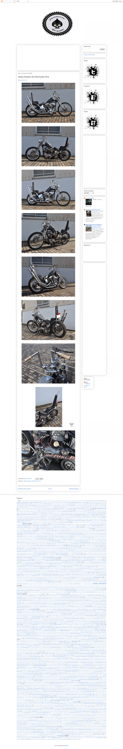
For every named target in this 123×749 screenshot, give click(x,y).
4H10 (85, 502)
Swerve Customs (97, 702)
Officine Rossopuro (56, 655)
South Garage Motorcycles (47, 696)
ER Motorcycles (29, 563)
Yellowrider (88, 736)
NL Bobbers (44, 650)
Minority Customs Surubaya (72, 635)
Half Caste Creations (83, 581)
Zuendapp (73, 739)
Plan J (78, 662)
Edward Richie (94, 560)
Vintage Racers (49, 727)
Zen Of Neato (92, 737)
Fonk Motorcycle (53, 568)
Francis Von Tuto (22, 569)
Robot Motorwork (37, 677)
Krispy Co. (59, 615)
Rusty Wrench (101, 682)
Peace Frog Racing (72, 661)
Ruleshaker (49, 682)
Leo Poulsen (100, 620)
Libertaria (33, 621)
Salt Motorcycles (103, 683)
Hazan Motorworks (60, 589)
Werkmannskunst (65, 731)
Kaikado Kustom (30, 607)
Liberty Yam (47, 621)
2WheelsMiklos (56, 502)
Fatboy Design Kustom (86, 565)
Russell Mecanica (67, 682)
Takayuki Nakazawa (88, 703)
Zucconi (67, 739)
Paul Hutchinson (52, 661)
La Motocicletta (43, 618)
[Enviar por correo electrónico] (36, 479)
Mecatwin (52, 632)
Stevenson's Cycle (20, 700)
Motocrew (61, 641)
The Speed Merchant (94, 709)
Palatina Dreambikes (72, 659)
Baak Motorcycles (29, 514)
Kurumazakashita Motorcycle (39, 617)
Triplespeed (25, 717)
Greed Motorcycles (45, 580)
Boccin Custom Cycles (95, 524)
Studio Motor (54, 700)
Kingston (49, 612)
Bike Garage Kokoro (23, 520)
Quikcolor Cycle (81, 665)
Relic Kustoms (24, 671)
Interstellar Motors (84, 598)
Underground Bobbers (59, 720)
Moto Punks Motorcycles (63, 639)
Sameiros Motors (46, 685)
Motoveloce (97, 644)
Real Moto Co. (59, 668)
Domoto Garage (77, 556)
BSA (91, 528)
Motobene (39, 641)
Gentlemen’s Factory (21, 577)
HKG (47, 592)
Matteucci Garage (49, 630)
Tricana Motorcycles (88, 715)
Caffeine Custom (43, 534)
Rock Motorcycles (50, 677)
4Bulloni (80, 502)
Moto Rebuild (77, 639)
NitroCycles (32, 650)
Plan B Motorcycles (71, 662)
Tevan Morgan (66, 706)
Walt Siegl (64, 729)
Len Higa (95, 620)
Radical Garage (28, 667)
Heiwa (102, 589)
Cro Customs (80, 545)
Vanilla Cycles (21, 724)
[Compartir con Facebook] (41, 479)
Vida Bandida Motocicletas (39, 726)
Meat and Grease (38, 632)
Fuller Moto (74, 571)
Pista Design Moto (43, 662)
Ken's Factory (89, 609)
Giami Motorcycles (51, 577)
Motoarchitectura (25, 641)
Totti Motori (25, 715)
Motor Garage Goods (44, 642)
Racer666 (97, 665)
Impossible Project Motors (37, 597)
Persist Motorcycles (24, 662)
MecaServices (45, 632)
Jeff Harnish (88, 601)
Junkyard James (49, 606)
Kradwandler (81, 613)
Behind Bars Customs (84, 517)
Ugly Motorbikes (31, 720)
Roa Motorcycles (78, 676)
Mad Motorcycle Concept (57, 626)
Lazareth (102, 618)
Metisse (50, 633)
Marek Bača (26, 629)
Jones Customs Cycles (59, 604)
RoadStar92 (86, 676)
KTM (24, 616)
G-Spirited (26, 572)
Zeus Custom (25, 739)
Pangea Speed (90, 659)
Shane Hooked (99, 688)
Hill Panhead (98, 590)
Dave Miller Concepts (31, 551)
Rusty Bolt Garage (81, 682)
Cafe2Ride (25, 534)
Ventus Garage (78, 724)
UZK (49, 723)
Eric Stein (42, 563)
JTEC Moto (26, 606)
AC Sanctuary (70, 505)
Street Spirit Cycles (45, 700)
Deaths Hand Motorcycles (27, 553)
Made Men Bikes (101, 626)
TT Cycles (58, 718)
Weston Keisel (95, 731)
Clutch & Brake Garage (93, 540)
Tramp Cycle (79, 715)
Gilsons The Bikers (64, 577)
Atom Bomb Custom (37, 513)
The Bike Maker (97, 706)
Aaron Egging (47, 505)
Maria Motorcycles (35, 629)
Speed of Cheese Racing (27, 697)
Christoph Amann (101, 539)
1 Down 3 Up (69, 500)
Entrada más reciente (24, 489)
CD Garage (69, 536)
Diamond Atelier (80, 554)
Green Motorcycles (55, 580)
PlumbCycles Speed (86, 662)
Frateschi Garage (46, 569)
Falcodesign (68, 565)
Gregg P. (62, 580)
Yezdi (93, 736)
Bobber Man (73, 524)
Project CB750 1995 (89, 54)
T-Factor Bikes (41, 703)
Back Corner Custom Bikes (41, 514)
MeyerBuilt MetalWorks (65, 633)
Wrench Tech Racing (87, 734)
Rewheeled (37, 674)
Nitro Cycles (26, 650)
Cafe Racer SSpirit (94, 533)
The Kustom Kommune (35, 709)
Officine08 (84, 655)
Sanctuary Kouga (60, 685)
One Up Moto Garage (23, 658)
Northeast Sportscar (33, 652)
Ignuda (85, 595)
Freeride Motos (97, 569)
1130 (83, 500)
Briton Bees (54, 528)
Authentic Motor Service (92, 513)
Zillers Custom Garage (46, 739)
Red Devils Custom (29, 670)
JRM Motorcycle (91, 604)
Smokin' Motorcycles (52, 694)
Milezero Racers (47, 635)
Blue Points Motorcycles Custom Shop (95, 522)
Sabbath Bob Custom (35, 683)
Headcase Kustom (89, 589)
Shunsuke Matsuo (38, 691)
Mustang (18, 647)
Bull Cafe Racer (42, 530)
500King (90, 502)
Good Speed (49, 578)
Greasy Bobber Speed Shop (32, 580)
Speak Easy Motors (90, 695)
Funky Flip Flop (93, 571)
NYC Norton (42, 653)
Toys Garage (40, 715)
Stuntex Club (72, 700)
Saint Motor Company (85, 683)
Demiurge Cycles (86, 553)
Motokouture (98, 641)
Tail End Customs (57, 703)
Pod (93, 662)
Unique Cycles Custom (54, 721)
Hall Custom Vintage (93, 581)
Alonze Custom (72, 508)
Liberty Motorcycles (40, 621)
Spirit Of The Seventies (80, 697)
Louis (58, 623)
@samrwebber (63, 500)
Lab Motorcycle (68, 618)
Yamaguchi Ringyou (50, 736)
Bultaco (103, 530)
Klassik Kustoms (87, 612)
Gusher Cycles (32, 581)
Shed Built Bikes (32, 689)
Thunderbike (26, 712)
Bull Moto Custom (72, 530)
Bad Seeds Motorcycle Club (69, 514)
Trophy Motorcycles (88, 717)
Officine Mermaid (32, 655)
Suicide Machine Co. (88, 700)
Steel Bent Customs (65, 699)
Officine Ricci (48, 655)
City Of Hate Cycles (31, 540)
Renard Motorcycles (59, 671)
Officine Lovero (25, 655)
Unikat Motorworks (89, 720)
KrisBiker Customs (51, 615)
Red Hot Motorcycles (51, 670)
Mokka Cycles (50, 636)
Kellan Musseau (64, 609)
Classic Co (39, 540)
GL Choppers (72, 577)
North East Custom (97, 650)
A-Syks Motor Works (39, 505)
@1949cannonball (30, 500)
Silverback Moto (72, 691)
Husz (47, 595)
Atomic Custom (48, 513)
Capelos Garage (88, 534)
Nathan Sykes (71, 647)
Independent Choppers (72, 597)
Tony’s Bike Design (64, 714)
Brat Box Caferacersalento (70, 527)
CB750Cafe (49, 536)
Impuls (45, 597)
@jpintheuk (46, 500)
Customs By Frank (44, 548)
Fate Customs (95, 565)
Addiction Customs (58, 506)
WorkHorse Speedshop (45, 734)
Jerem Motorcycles (96, 601)
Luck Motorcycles (96, 623)
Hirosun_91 (37, 592)
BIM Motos (46, 520)
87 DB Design (19, 505)
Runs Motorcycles (57, 682)
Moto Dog (65, 638)
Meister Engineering (85, 632)
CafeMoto (37, 534)
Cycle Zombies (61, 548)
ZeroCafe (18, 739)
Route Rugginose (66, 680)
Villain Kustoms (76, 726)
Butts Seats (75, 531)
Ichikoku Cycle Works (68, 595)
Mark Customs (44, 629)
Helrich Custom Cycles (22, 590)
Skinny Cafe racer (25, 692)
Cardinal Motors (96, 534)
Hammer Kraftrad (102, 581)
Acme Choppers (100, 505)
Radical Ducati (20, 667)
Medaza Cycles (58, 632)
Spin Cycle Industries (58, 697)
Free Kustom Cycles (65, 569)
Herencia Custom (34, 590)
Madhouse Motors (20, 627)
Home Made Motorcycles (100, 592)
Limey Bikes (69, 621)
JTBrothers (19, 606)
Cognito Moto (61, 542)
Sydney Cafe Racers (29, 703)
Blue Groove (83, 522)
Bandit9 (42, 516)
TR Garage (55, 715)
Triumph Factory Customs (48, 717)
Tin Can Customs (53, 712)
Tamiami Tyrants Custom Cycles (24, 705)
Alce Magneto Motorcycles (29, 508)
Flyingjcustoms (35, 568)
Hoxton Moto (102, 594)
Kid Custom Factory (80, 610)
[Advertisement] (48, 57)
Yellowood (82, 736)
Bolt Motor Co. (29, 525)
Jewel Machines (50, 603)
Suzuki (75, 702)
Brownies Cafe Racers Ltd (83, 528)
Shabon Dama (63, 688)
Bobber (45, 524)
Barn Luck (90, 516)
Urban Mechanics (103, 721)
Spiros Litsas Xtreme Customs (93, 697)
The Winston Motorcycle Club (53, 711)
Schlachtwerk (58, 686)
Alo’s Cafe (66, 508)
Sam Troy (39, 685)
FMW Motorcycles (43, 568)
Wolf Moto (82, 732)
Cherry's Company (87, 537)
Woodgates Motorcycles (23, 734)
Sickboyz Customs (47, 691)
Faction (50, 565)
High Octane (78, 590)
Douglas (103, 556)
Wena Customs (46, 731)
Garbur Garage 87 (92, 574)
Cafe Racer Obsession (75, 533)
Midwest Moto (90, 633)
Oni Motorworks (44, 658)
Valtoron (96, 723)
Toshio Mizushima (102, 714)
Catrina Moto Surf (41, 536)
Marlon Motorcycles (73, 629)
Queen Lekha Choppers (70, 665)
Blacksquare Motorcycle (39, 522)
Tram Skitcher (72, 715)
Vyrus (59, 729)
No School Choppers (52, 650)
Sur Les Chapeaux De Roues (43, 702)
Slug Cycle (25, 694)
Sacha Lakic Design (65, 683)
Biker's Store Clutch (34, 520)
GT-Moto (93, 580)
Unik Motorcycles (79, 720)
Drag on (69, 557)
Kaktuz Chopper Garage (46, 607)
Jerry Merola (26, 603)
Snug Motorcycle (79, 694)
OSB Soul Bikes (94, 658)
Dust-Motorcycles (88, 559)
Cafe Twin (19, 534)
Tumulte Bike (72, 718)
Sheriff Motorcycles (46, 689)
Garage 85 (74, 572)
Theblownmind (63, 711)
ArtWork (52, 511)
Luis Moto (33, 624)
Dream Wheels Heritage (85, 557)
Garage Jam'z (25, 574)
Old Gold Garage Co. (47, 656)
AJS (105, 506)
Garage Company (91, 572)
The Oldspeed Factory (59, 709)
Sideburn (65, 691)
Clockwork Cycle (70, 540)
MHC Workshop (74, 633)
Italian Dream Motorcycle (95, 600)
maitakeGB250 (70, 627)
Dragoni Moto (75, 557)
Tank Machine (36, 705)
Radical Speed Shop (45, 667)
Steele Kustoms (95, 699)
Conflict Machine (21, 543)
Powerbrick (29, 664)
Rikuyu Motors (99, 674)
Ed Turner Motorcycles (84, 560)
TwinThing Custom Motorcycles (100, 718)
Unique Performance (65, 721)
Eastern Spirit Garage (50, 560)
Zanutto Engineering (75, 737)
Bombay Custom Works (40, 525)
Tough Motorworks (32, 715)
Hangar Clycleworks (64, 583)
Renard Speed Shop (69, 671)
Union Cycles (99, 720)
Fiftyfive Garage (66, 566)
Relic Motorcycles (33, 671)
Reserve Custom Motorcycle (29, 673)
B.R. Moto (21, 514)
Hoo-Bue (37, 594)
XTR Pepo (41, 736)
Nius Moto (38, 650)
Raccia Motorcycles (89, 665)
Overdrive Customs (44, 659)
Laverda (96, 618)
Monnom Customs (72, 636)
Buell (35, 530)
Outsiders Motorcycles (23, 659)
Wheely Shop (28, 732)
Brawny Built (94, 527)
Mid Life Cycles (83, 633)
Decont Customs (49, 553)
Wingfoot (64, 732)
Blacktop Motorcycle (49, 522)
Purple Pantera (30, 665)
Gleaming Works (98, 577)
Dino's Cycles (97, 554)
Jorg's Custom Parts (78, 604)
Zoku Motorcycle (61, 739)
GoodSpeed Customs (57, 578)
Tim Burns (33, 712)
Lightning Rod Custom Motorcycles (58, 621)
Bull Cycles (58, 530)
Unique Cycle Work (42, 721)
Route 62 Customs (58, 680)
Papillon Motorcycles (99, 659)
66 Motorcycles (26, 503)
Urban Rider (28, 723)
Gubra (98, 580)
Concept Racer (103, 542)
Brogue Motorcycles (62, 528)
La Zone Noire (90, 198)
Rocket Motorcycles (46, 679)
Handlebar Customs (55, 583)
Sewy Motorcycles (54, 688)
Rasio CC (96, 667)
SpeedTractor (36, 697)
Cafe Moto (45, 533)
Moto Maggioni (23, 639)
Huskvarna (35, 595)
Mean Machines (29, 632)
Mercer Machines (21, 633)
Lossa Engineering (49, 623)
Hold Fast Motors (53, 592)
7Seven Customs (92, 503)
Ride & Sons (82, 674)
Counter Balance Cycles (76, 543)
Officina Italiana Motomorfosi (86, 653)
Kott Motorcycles (65, 614)
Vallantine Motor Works (80, 723)
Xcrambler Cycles (33, 736)
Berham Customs (47, 519)
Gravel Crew (93, 578)
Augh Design (65, 513)
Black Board (64, 520)
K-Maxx (82, 606)
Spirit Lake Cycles (69, 697)
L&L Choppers (100, 616)
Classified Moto (53, 540)
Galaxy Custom (42, 572)
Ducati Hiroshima (64, 559)
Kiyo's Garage (80, 612)
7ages (85, 503)
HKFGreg (43, 592)
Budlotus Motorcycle (28, 530)
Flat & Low (100, 566)
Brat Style (79, 527)
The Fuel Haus (100, 708)
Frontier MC (35, 571)
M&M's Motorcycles (87, 624)
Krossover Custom (72, 615)
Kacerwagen (102, 606)
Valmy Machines (90, 723)
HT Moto (30, 595)
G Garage (20, 572)
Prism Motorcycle (62, 664)
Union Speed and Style (32, 721)
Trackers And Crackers (64, 715)
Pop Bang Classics (100, 662)
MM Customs (98, 635)
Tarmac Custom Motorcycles (64, 705)
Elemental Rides (66, 562)
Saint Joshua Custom (74, 683)
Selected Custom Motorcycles (35, 688)
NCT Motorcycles (87, 647)
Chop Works (40, 539)
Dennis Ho (93, 553)
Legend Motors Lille (79, 620)
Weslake (71, 731)
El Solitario (37, 562)
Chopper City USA (57, 539)
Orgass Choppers (51, 658)
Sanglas (77, 685)
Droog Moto (30, 559)
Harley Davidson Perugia (40, 587)
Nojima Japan (75, 650)
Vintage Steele (58, 727)
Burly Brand (44, 531)
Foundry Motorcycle (83, 568)
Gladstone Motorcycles (81, 577)
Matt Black (34, 630)
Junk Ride (42, 606)
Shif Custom (65, 689)
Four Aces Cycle (93, 568)
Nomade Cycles (83, 650)
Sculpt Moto (85, 686)
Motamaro (19, 638)
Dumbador (81, 559)
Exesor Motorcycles (26, 565)
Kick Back (56, 610)
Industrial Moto (28, 598)
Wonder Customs (103, 732)
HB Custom (69, 589)
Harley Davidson (27, 481)
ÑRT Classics (49, 653)
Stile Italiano (28, 700)
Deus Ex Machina (60, 554)
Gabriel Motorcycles (33, 572)
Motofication (68, 641)
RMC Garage (63, 676)
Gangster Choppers (59, 572)
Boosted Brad (88, 525)
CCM (65, 536)
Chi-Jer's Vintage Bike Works (99, 537)
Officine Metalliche (40, 655)
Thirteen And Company (81, 711)
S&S (21, 683)
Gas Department (27, 575)
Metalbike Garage (30, 633)
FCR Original (20, 566)
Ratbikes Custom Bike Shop (23, 668)
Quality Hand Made (59, 665)
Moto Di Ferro (48, 638)
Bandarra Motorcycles (35, 516)
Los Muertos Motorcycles (38, 623)
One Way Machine (34, 658)
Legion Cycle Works (88, 620)
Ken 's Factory (82, 609)
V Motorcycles (54, 723)
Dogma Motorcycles (67, 556)
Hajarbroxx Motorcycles (65, 581)
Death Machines (97, 551)
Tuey (68, 718)
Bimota (51, 520)
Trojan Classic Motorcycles (70, 717)
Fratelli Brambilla (38, 569)
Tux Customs (79, 718)
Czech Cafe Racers (91, 548)
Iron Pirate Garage (21, 600)
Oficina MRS (90, 655)
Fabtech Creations (43, 565)
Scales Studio (40, 686)
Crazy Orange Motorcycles (47, 545)
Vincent (91, 726)
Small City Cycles (33, 694)
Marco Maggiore (20, 629)
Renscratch (97, 671)
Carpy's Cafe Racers (27, 536)
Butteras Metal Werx (68, 531)
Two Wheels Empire (22, 720)
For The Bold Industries (62, 568)
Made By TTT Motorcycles (76, 626)
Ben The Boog (98, 517)
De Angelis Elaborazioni (72, 551)
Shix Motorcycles (91, 689)
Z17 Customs (47, 737)
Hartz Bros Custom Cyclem (33, 589)
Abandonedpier (54, 505)
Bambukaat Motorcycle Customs (23, 516)
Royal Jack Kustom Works (86, 680)
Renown (91, 671)
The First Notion (79, 708)
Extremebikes (35, 565)
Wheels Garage (21, 732)
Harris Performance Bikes (22, 589)
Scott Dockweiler (66, 686)
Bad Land (59, 514)
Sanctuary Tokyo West (69, 685)
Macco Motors (100, 624)
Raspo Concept (102, 667)
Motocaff (56, 641)
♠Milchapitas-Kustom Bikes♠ (94, 224)
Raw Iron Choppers (34, 668)
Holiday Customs (71, 592)
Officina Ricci (97, 653)
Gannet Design (67, 572)
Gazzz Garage (76, 575)
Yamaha (60, 736)
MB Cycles (63, 630)
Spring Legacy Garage (33, 699)
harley (90, 583)
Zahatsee (67, 737)
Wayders (23, 731)
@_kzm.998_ (22, 500)
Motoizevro (91, 641)
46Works (75, 502)
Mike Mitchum (39, 635)
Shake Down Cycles (90, 688)
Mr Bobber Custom (32, 645)
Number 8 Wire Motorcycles (98, 652)
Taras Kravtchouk (44, 705)
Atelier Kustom (99, 511)
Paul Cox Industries (42, 661)
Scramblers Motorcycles (76, 686)
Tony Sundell (56, 714)
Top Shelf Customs (94, 714)
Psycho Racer (79, 664)
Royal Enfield (75, 680)
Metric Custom (56, 633)
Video (57, 726)
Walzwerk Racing (84, 729)
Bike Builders (103, 519)
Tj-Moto (81, 712)
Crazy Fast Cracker (27, 545)
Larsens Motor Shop (89, 618)
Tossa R (20, 715)
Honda (19, 594)
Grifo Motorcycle (77, 580)
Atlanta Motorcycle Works (26, 513)
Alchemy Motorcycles (40, 508)
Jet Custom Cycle (34, 603)
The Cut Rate (24, 708)
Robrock (44, 677)
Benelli (28, 519)
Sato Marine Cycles (23, 686)
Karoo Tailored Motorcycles (91, 607)
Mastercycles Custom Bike (88, 629)
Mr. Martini (68, 646)
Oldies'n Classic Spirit (70, 656)
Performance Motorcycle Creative (91, 661)
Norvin (46, 652)
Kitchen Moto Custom (57, 612)
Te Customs (35, 706)
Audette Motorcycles (57, 513)
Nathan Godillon (63, 647)
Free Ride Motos (76, 569)
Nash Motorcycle (54, 647)
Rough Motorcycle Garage (48, 680)
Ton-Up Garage (39, 714)
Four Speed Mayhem (102, 568)
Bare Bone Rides (56, 516)
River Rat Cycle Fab (55, 676)
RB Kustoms (52, 668)
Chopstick (89, 539)
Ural (97, 721)
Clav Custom (62, 540)
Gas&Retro (34, 575)
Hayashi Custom (51, 589)
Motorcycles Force (22, 80)
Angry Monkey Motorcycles (51, 509)
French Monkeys (26, 571)
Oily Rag (96, 655)
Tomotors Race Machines (30, 714)
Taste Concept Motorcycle (89, 705)
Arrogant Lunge (35, 511)
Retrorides (82, 673)
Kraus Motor (31, 615)
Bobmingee (86, 524)
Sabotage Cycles (44, 683)
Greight (67, 580)
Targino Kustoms (53, 705)
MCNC (84, 630)
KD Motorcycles (43, 609)
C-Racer (88, 531)
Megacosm (73, 632)
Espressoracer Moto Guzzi (75, 563)
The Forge (86, 708)
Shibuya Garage (56, 689)
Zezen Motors (32, 739)
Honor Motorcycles (30, 594)
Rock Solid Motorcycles (69, 677)
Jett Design (42, 603)
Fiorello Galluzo (75, 566)
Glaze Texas (89, 577)
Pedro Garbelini (80, 661)
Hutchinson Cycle (58, 595)
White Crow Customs (46, 732)
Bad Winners (80, 514)
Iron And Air (96, 598)
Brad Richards (50, 527)
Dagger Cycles (31, 549)
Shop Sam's (30, 691)
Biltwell (40, 520)
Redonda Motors (82, 670)
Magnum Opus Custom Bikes (38, 627)
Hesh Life (55, 590)
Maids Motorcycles (51, 627)
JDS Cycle (82, 601)
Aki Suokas (20, 508)
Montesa (80, 636)
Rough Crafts (37, 680)
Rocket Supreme (63, 679)
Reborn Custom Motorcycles (81, 668)
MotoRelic (56, 644)
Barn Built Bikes (82, 516)
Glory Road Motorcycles (30, 578)
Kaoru (68, 607)
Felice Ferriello (59, 566)
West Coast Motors (78, 731)
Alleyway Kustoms (58, 508)
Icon (76, 595)
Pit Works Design (52, 662)
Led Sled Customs (47, 620)
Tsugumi (35, 718)
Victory (29, 726)
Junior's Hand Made (34, 606)
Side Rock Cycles (58, 691)
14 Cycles (88, 500)
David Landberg (48, 551)
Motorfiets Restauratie (65, 644)
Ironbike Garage (35, 600)
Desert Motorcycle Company (30, 554)
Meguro (78, 632)
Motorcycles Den (30, 644)
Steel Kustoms (87, 699)
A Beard (31, 505)
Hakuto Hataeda (74, 581)
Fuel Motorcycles (52, 571)
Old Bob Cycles (26, 656)
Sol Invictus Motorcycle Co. (99, 694)
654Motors (19, 503)
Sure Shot (54, 702)
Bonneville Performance (71, 525)
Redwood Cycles (90, 670)
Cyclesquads (69, 548)
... (17, 500)
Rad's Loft (103, 665)
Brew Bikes (100, 527)
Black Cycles (86, 520)
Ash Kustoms (58, 511)
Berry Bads (55, 519)
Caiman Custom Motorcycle (58, 534)
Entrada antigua (73, 489)
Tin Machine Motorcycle (63, 712)
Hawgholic (43, 589)
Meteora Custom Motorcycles (42, 633)
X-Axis (27, 736)
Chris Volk (95, 539)
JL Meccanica (79, 603)
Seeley (25, 688)
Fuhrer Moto (68, 571)
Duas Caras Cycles (47, 559)
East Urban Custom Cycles (39, 560)
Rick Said (68, 674)
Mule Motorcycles (83, 645)
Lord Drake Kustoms (26, 623)
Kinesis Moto (25, 612)
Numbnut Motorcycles (21, 653)
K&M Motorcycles (95, 606)
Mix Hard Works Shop (84, 635)
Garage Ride (55, 574)
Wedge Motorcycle (37, 731)
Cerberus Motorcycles (91, 536)
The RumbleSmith (84, 709)
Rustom (74, 682)
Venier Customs (69, 724)
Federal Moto (37, 566)
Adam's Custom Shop (39, 506)
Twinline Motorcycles (88, 718)
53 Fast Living (102, 502)
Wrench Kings (77, 734)
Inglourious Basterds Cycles (55, 598)
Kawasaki (33, 609)
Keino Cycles (56, 609)
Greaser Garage (102, 578)
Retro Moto (63, 673)
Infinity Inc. (35, 598)
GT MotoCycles (85, 580)
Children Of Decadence (21, 539)
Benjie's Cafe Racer (36, 519)
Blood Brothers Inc (76, 522)
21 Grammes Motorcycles (33, 502)
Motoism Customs (83, 641)
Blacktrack (56, 522)
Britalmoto (38, 528)
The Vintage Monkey (42, 711)
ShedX (39, 689)
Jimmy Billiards (72, 603)
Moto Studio (84, 639)
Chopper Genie (75, 539)
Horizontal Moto (52, 594)
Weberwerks (29, 731)
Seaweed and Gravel (94, 686)
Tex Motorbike (73, 706)
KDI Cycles (49, 609)
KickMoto (63, 610)
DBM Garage (63, 551)
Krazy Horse (44, 615)
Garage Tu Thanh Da (71, 574)
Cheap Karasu (56, 537)
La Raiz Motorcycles (51, 618)
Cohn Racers (68, 542)
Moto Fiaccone (85, 638)
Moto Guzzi (103, 638)
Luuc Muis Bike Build (55, 624)
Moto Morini (39, 639)
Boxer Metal (33, 527)
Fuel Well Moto (61, 571)
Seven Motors (47, 688)
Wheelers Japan (103, 731)
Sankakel (83, 685)
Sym (36, 703)
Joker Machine (49, 604)
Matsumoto (28, 630)
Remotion (52, 671)
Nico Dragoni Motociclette (79, 648)
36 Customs (68, 502)
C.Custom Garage (94, 531)
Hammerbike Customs (32, 583)
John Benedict (33, 604)
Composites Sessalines (94, 542)
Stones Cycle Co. (36, 700)
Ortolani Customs (86, 658)
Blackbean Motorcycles (28, 522)
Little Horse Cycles (86, 621)
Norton (40, 652)
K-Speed (87, 606)
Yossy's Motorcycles (25, 737)
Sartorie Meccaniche (101, 685)
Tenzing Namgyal (51, 706)
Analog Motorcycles (101, 508)
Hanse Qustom (73, 583)
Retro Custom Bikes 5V (53, 673)
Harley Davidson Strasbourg (73, 587)
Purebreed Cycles (21, 665)
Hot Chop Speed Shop (61, 594)
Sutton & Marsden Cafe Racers (65, 702)
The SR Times (25, 711)
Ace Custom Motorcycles (79, 505)
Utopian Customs (43, 723)
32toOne (62, 502)
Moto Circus (41, 638)
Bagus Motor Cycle (97, 514)
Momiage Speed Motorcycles (61, 636)
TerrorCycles (59, 706)
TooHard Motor (86, 714)
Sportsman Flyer (24, 699)
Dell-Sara (70, 553)
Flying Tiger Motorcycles (26, 568)
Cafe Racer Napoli (63, 533)
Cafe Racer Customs (54, 533)
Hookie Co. (43, 594)
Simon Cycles (79, 691)
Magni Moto (27, 627)
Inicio (50, 489)
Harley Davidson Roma (61, 587)
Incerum (63, 597)
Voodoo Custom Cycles (25, 729)
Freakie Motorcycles (55, 569)
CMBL (25, 542)
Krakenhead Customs (100, 613)
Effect (100, 560)
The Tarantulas (32, 711)
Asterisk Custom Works (67, 511)
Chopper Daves (66, 539)
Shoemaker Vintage (101, 689)
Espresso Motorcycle (64, 563)
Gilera (57, 577)
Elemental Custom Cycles (56, 562)
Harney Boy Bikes (101, 587)
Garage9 (80, 574)
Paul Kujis (58, 661)
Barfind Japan (74, 516)
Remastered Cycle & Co (43, 671)
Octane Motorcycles (64, 653)
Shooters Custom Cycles (21, 691)
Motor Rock (63, 643)
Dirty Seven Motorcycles (26, 556)
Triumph (36, 717)
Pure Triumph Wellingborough (99, 664)
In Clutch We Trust (51, 597)
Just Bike (56, 606)
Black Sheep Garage (95, 520)
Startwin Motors (56, 699)
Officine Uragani (77, 655)
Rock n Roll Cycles (59, 677)
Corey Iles (58, 543)
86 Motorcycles (101, 503)
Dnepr (60, 556)
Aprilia (86, 509)
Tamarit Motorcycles (99, 703)
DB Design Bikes (56, 551)
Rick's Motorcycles (74, 674)
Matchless (97, 629)
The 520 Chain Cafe (81, 706)
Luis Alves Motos (26, 624)
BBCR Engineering (37, 517)
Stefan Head (102, 699)
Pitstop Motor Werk (61, 662)
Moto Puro (71, 639)
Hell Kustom (88, 383)
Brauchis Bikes (87, 527)
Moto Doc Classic (57, 638)
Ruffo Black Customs (41, 682)
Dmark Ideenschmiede (44, 556)
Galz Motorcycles (50, 572)
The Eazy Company (57, 708)
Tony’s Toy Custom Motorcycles (76, 714)
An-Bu (92, 508)
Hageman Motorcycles (52, 581)
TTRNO (63, 718)
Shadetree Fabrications (71, 688)
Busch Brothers (52, 531)
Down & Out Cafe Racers (23, 557)
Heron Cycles (49, 590)
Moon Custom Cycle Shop (90, 636)
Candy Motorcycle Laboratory (76, 534)
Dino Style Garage (89, 554)
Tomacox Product (20, 714)
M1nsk (94, 624)
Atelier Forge (92, 511)
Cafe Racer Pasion (86, 533)
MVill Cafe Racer (32, 647)
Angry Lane (40, 509)
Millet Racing (54, 635)
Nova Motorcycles (52, 652)
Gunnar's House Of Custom (22, 581)
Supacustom (25, 702)
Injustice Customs (65, 598)
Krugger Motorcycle (89, 615)
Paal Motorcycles (62, 659)
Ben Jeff (91, 517)
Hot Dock (71, 594)
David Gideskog (40, 551)
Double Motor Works (96, 556)
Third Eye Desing (70, 711)
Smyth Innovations (70, 694)
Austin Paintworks (82, 513)
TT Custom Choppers (50, 718)
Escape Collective (54, 563)
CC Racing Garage (57, 536)
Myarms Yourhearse (41, 647)
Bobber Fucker (66, 524)
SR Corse (42, 699)
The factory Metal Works (67, 708)
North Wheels (25, 652)
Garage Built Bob (81, 572)
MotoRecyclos (49, 644)
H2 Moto (44, 581)
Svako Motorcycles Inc (86, 702)
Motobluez (45, 641)
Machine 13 (30, 626)
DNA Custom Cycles (54, 556)
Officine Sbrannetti (68, 655)
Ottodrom (104, 658)
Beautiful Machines (54, 517)
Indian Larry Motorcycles (90, 597)
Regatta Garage (99, 670)
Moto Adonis (25, 638)
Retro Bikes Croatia (42, 673)
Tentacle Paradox (42, 706)
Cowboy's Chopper (100, 543)
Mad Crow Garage (46, 626)
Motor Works (71, 642)
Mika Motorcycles (31, 635)
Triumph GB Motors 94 (59, 717)
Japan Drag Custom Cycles (56, 601)
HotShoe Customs (86, 594)
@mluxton (52, 500)
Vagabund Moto (70, 723)
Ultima (45, 720)
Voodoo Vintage (45, 729)
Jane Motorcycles (46, 601)
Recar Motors (92, 668)
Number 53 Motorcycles (85, 652)
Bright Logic (25, 528)
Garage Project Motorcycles (43, 574)
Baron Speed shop (98, 516)
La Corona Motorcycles (32, 618)
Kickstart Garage (70, 610)
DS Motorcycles (38, 559)
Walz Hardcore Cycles (73, 729)
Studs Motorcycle (64, 700)
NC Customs (78, 647)
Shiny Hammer (73, 689)
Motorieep (73, 644)
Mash (80, 629)
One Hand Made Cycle (91, 656)
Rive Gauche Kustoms (45, 676)
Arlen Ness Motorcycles (26, 511)
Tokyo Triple (102, 712)
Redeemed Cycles (61, 670)
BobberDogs (80, 524)
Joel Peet (27, 604)
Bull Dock (64, 530)
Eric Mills (37, 563)
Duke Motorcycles (73, 559)
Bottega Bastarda (96, 525)
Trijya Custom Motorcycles (100, 715)
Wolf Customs (75, 732)
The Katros (25, 709)
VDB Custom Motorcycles (37, 724)
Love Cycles (63, 623)
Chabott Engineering (101, 536)
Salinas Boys (95, 683)
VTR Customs (53, 729)
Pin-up (37, 662)
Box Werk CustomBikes (23, 527)
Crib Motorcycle (71, 545)
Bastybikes (30, 517)
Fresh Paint (95, 211)
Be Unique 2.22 (46, 517)
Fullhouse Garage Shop (83, 571)
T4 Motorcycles (48, 703)
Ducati (55, 559)
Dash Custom (102, 549)
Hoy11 (18, 595)
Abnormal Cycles (62, 505)
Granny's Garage (77, 578)
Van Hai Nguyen (103, 723)
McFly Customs (79, 630)
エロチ (78, 739)
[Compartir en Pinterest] (42, 479)
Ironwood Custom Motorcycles (63, 600)
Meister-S (94, 632)
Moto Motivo (47, 639)
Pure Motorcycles (87, 664)
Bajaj (104, 514)
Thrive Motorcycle (92, 711)
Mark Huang (51, 629)
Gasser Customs (59, 575)
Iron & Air (90, 598)
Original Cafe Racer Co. (77, 658)
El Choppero (24, 562)
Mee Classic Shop (66, 632)
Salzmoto (27, 685)
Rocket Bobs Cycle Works (94, 677)
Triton (30, 717)
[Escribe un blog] (37, 479)
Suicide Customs (79, 700)
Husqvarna (41, 595)
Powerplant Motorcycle (39, 664)
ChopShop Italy (83, 539)
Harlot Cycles (94, 587)
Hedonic (97, 589)
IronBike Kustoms (43, 600)
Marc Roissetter (102, 627)
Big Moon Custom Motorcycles (85, 519)
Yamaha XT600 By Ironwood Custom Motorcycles (96, 227)
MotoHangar (75, 641)
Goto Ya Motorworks (67, 578)
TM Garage (86, 712)
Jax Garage (76, 601)
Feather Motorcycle (28, 566)
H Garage (38, 581)
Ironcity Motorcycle (51, 600)
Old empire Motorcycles (35, 656)
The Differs (40, 708)
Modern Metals (29, 636)
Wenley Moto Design (55, 731)
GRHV (71, 580)
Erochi (47, 563)
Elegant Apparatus (46, 562)
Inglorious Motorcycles (43, 598)
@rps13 (56, 500)
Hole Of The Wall (61, 592)
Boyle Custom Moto (41, 527)
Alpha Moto (80, 508)
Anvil (71, 510)
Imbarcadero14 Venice (26, 597)
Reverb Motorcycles (95, 673)
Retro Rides (69, 673)
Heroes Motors (42, 590)
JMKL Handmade (87, 603)
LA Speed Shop (60, 618)
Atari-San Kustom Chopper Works (81, 511)
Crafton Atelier (19, 545)
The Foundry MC (92, 708)
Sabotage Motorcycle (54, 683)
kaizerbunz (38, 607)
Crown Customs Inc (89, 545)
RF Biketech (53, 674)
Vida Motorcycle (50, 726)
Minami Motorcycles (62, 635)
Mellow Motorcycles (101, 632)
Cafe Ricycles (102, 533)
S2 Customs (27, 683)
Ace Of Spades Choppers (91, 505)
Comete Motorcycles (83, 542)
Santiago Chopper (91, 685)
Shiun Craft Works (81, 689)
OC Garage (56, 653)
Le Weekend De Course (37, 620)
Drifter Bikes (24, 559)
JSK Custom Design (100, 604)
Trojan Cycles (80, 717)
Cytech (84, 548)
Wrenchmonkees (97, 734)
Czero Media (98, 548)
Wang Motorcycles (93, 729)
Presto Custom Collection (52, 664)
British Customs (46, 528)
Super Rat (31, 702)
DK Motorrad (35, 556)
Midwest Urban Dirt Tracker (100, 633)
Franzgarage (30, 569)
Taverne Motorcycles (27, 706)
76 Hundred (71, 503)
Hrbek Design (23, 595)
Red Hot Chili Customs (39, 670)
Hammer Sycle (22, 583)
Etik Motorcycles (84, 563)
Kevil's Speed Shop (37, 611)
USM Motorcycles (35, 723)
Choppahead (48, 539)
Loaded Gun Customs (96, 621)
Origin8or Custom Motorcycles (63, 658)
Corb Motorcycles (50, 543)
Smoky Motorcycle (60, 694)
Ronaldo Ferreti (21, 680)
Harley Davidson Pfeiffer (51, 587)
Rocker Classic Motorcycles (81, 677)
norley (90, 650)
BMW (25, 524)
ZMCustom (54, 739)
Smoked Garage (42, 694)
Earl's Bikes (19, 560)
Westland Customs (87, 731)
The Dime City (47, 708)
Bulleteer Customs (87, 530)
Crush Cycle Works (99, 545)
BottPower (104, 525)
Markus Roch (66, 629)
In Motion (58, 597)
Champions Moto (20, 537)
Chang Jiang (38, 537)
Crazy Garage (36, 545)
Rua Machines (20, 682)
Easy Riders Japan (61, 560)
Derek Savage (20, 554)
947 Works (26, 505)
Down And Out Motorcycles (36, 557)
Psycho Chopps (72, 664)
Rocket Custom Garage (25, 679)
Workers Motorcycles (34, 734)
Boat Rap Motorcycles (37, 524)
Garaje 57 (85, 574)
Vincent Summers (97, 726)
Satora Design (32, 686)
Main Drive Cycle (61, 627)
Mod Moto (23, 636)
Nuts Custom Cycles (32, 653)
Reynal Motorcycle (45, 674)
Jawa (70, 601)
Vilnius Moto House (84, 726)
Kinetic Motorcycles (32, 612)
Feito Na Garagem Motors (48, 566)
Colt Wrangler (74, 542)
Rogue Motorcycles (83, 679)
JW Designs (76, 606)
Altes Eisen (87, 508)
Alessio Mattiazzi (49, 508)
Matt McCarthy (40, 630)
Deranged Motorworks (101, 553)
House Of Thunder (94, 594)
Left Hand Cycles (58, 620)
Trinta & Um (19, 717)
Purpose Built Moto (38, 665)
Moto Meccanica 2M (31, 639)
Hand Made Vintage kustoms (43, 583)
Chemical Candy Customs (93, 209)
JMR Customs (94, 603)
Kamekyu (63, 607)
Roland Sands (92, 679)
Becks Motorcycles (63, 517)
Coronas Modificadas (65, 543)
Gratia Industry (85, 578)
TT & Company (42, 718)
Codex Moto (42, 542)
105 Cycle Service (77, 500)
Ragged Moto (53, 667)
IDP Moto (80, 595)
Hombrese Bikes (89, 592)
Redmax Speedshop (72, 670)
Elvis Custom (86, 562)
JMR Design (101, 603)
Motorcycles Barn (21, 644)
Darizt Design (69, 549)
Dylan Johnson (97, 559)
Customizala (26, 548)
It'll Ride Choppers (85, 600)
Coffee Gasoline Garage (51, 542)
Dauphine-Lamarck (21, 551)
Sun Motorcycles (97, 700)
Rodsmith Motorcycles (73, 679)
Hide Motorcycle (70, 590)
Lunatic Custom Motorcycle (43, 624)
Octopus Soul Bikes (73, 653)
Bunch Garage (20, 531)
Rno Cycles (69, 676)
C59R (18, 533)
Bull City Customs (50, 530)
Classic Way (45, 540)
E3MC (103, 559)
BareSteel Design (65, 516)
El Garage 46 (31, 562)
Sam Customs (33, 685)
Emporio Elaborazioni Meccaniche (98, 562)
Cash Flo (34, 536)
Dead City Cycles (89, 551)
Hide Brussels (61, 590)
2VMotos (49, 502)
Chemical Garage (78, 537)
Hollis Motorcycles (80, 592)
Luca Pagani (79, 623)
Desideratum (41, 554)
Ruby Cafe (27, 682)
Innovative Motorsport (75, 598)
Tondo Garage (48, 714)
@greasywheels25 (39, 500)
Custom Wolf (98, 546)
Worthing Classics (56, 734)
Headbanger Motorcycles (80, 589)
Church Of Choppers (21, 540)
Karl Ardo (73, 607)
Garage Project (33, 574)
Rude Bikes (33, 682)
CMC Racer (30, 542)
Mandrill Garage (93, 627)
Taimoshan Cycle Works (77, 703)
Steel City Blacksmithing (78, 699)
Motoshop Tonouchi (82, 644)
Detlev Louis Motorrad (50, 554)
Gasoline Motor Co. (48, 575)
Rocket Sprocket (54, 679)
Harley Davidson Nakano (29, 587)
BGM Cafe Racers (74, 519)
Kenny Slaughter (97, 609)
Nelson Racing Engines (98, 647)
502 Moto (95, 502)
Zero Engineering (101, 737)
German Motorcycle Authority (40, 577)
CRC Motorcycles (58, 545)
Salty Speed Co (21, 685)
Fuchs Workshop (43, 571)
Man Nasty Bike (84, 627)
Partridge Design (26, 661)
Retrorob (87, 673)
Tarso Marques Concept (78, 705)
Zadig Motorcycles (56, 737)
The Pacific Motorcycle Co (73, 709)
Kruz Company (99, 615)
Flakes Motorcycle (91, 566)
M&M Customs (79, 624)
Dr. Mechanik (63, 557)
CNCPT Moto (36, 542)
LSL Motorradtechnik (72, 623)
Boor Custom (80, 525)
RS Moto (103, 680)
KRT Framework (81, 615)
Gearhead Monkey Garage (90, 575)
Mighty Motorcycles (21, 635)
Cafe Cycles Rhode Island (27, 533)
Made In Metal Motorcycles (89, 626)
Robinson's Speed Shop (26, 677)
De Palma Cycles (81, 551)
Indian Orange (99, 597)
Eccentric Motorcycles (72, 560)
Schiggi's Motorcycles (49, 686)
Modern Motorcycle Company (39, 636)
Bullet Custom (80, 530)
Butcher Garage (59, 531)
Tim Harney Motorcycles (42, 712)
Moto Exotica (77, 638)
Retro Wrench (76, 673)
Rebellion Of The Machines (69, 668)
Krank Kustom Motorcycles (22, 615)
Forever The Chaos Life (72, 568)
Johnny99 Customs (41, 604)
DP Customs (56, 557)
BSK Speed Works (98, 528)
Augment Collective (73, 513)
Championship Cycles (29, 537)
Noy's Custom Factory (61, 652)
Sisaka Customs (98, 691)
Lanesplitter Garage (78, 618)
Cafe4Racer (31, 534)
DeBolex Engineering (38, 553)
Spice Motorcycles (46, 697)
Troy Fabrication (97, 717)
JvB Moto (70, 606)
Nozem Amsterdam (71, 652)
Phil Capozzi (32, 662)
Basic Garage (23, 517)
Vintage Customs (29, 727)
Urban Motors (21, 723)
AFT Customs (86, 506)
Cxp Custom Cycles (53, 548)
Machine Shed (37, 626)
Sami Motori (53, 685)
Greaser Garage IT (20, 580)
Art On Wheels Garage (44, 511)
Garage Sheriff (62, 574)
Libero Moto (27, 621)
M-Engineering (72, 624)
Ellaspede (79, 562)
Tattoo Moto (99, 705)
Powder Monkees (21, 664)
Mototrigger (91, 644)
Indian (81, 597)
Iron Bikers (103, 598)
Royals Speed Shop (96, 680)
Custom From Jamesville (73, 547)
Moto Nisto (54, 639)
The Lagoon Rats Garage (48, 709)
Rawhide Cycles (43, 668)
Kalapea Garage (56, 607)
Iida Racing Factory (92, 595)
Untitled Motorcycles (75, 721)
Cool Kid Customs (30, 543)
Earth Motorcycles (28, 560)
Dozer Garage (46, 557)
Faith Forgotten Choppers (59, 565)
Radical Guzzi (36, 667)
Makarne (77, 627)
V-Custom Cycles (62, 723)
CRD (64, 545)
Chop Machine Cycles (32, 539)
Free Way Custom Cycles (87, 569)
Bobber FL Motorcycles (55, 524)
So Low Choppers (88, 694)
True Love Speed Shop (28, 718)
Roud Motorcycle (29, 680)
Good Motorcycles (41, 578)
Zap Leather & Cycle (84, 737)
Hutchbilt (51, 595)
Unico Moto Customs (69, 720)
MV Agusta (24, 647)
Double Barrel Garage (86, 556)
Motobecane (32, 641)
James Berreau (38, 601)
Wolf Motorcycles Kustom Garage (91, 732)
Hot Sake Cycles (78, 594)
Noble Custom (60, 650)
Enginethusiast (21, 563)
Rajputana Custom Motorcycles (73, 667)
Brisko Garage (32, 528)
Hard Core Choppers (83, 583)
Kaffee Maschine (21, 607)
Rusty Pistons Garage (92, 682)
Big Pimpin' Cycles (96, 519)
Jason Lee (66, 601)
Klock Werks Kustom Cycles (97, 612)
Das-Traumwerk (93, 549)
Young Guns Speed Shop (36, 737)
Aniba (67, 509)
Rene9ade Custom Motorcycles (82, 671)
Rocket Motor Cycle (36, 679)
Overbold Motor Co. (34, 659)
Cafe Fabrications (38, 533)
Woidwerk (69, 732)
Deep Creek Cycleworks (60, 553)
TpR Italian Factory (47, 715)
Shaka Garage (81, 688)
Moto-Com (19, 641)
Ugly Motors (39, 720)
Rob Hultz (99, 676)
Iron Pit (28, 600)
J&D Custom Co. (23, 601)
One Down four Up (79, 656)
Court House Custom (89, 543)
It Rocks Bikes (76, 600)
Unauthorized (50, 720)
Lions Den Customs (77, 621)
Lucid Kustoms (87, 623)
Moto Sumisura (92, 639)
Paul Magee (64, 661)
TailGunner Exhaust (67, 703)
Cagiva (49, 534)
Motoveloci (103, 644)
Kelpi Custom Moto (73, 609)
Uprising (92, 721)
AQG (90, 510)
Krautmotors (37, 615)
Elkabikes (73, 562)
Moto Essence (71, 638)
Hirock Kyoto (30, 592)
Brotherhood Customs (72, 528)
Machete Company (21, 626)
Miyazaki (93, 635)
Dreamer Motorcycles (97, 557)
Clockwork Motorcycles (80, 540)
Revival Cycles (29, 674)
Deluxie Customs (77, 553)
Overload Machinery (54, 659)
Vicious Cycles (24, 726)
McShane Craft (98, 630)
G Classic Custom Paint (101, 571)
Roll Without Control (102, 679)
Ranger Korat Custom (87, 667)
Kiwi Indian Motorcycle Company (69, 612)
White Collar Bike (36, 732)
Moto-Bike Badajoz (101, 639)
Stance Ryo (48, 699)
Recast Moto (100, 668)
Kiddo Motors (91, 610)
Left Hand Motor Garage (68, 620)
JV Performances (63, 606)
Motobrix (51, 641)
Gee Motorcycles (101, 575)
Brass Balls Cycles (59, 527)
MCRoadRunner (90, 630)
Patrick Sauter (33, 661)
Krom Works (64, 615)
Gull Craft (103, 580)
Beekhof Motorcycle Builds (73, 517)
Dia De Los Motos (70, 554)
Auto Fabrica (103, 513)
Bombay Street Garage (51, 525)
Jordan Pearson (69, 604)
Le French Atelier (27, 620)
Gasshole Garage (68, 575)
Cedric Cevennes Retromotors (80, 536)
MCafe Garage (72, 630)
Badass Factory (88, 514)
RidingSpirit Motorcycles (90, 674)
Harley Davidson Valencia (85, 587)
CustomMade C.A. (34, 548)
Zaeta (63, 737)
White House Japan (56, 732)
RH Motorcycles (61, 674)
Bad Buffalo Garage (52, 514)
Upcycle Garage (85, 721)
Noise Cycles (68, 650)
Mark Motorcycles (58, 629)
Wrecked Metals (66, 734)
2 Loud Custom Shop (96, 500)
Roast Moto (93, 676)
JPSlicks (84, 604)
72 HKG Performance (46, 503)
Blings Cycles (63, 522)
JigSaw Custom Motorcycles (61, 603)
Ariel (19, 511)
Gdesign (81, 575)
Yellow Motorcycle (73, 736)
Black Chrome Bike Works (75, 520)
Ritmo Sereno (36, 676)
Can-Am (66, 534)
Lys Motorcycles (65, 624)
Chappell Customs (47, 537)
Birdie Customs (57, 520)
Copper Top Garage (40, 543)
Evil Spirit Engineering (93, 563)
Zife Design (38, 739)
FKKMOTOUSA (83, 566)
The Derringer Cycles (32, 708)
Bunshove (39, 531)
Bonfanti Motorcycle (61, 525)
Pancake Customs (81, 659)
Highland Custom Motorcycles (88, 590)
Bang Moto (48, 516)
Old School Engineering (58, 656)
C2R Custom (102, 531)
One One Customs (102, 656)
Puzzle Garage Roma (50, 665)
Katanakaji (26, 609)
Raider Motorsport (60, 667)
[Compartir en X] (39, 479)
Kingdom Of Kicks (41, 612)
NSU (79, 652)
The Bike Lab (90, 706)
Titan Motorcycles (74, 712)
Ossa (100, 658)
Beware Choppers (65, 519)
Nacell (47, 647)
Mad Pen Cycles (66, 626)
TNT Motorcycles (94, 712)
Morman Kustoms (101, 636)
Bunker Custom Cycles (29, 531)
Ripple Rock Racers (28, 676)
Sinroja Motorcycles (88, 691)
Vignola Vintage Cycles (66, 726)
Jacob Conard (31, 601)
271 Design (43, 502)
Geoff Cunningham (30, 577)
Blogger (66, 745)
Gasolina (40, 575)
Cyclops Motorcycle (77, 548)
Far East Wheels (76, 565)
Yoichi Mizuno (99, 736)
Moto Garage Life (93, 638)
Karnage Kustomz (80, 607)
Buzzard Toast (82, 531)
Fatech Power (102, 565)
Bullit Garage (96, 530)
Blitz (69, 522)
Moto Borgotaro (33, 638)
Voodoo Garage (36, 729)
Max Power (57, 630)
